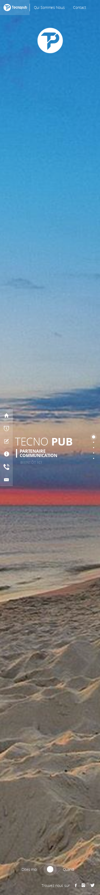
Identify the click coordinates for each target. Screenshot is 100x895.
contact (79, 7)
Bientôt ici (31, 462)
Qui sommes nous (49, 7)
